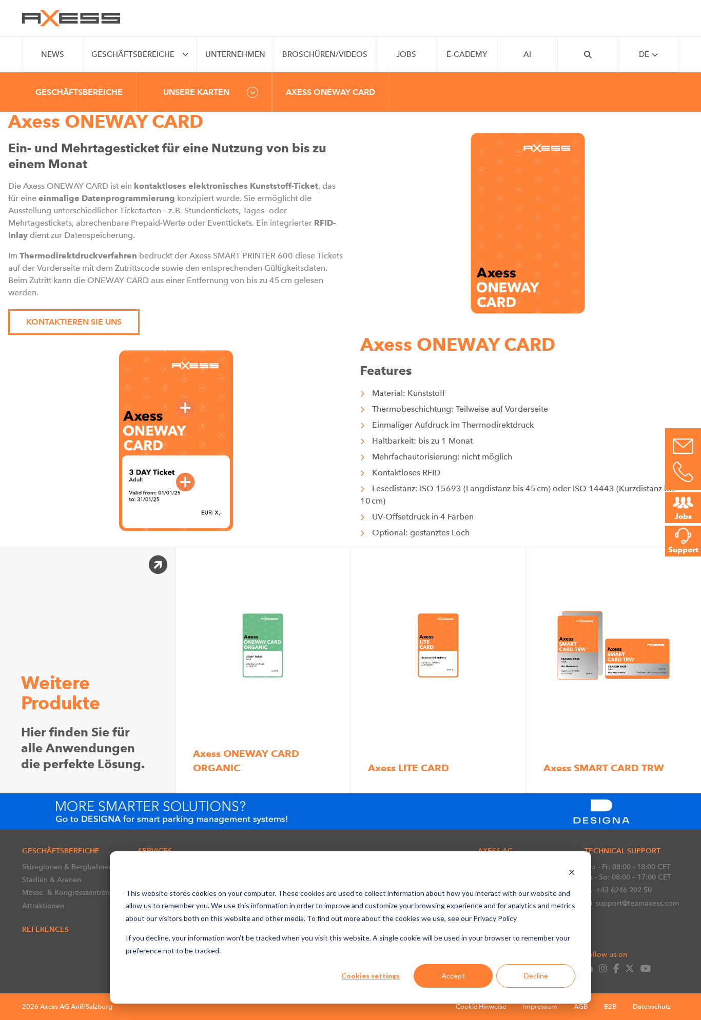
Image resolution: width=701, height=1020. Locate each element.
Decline (536, 975)
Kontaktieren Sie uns (74, 322)
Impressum (539, 1006)
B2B (610, 1006)
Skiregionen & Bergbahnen (67, 866)
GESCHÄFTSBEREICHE (132, 54)
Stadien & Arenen (51, 879)
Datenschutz (652, 1006)
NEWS (52, 54)
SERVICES (155, 850)
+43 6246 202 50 (624, 889)
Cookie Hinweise (481, 1006)
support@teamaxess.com (637, 903)
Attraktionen (43, 905)
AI (527, 54)
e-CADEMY (466, 54)
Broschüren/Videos (324, 54)
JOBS (406, 54)
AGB (581, 1006)
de (644, 54)
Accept (453, 975)
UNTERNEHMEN (235, 54)
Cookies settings (370, 975)
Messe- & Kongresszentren (66, 892)
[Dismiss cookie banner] (571, 873)
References (45, 929)
